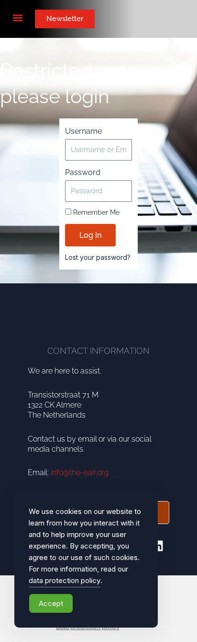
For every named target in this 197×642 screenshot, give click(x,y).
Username (83, 131)
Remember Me (95, 212)
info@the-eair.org (80, 472)
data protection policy (64, 580)
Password (82, 172)
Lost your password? (98, 257)
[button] (17, 17)
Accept (51, 603)
